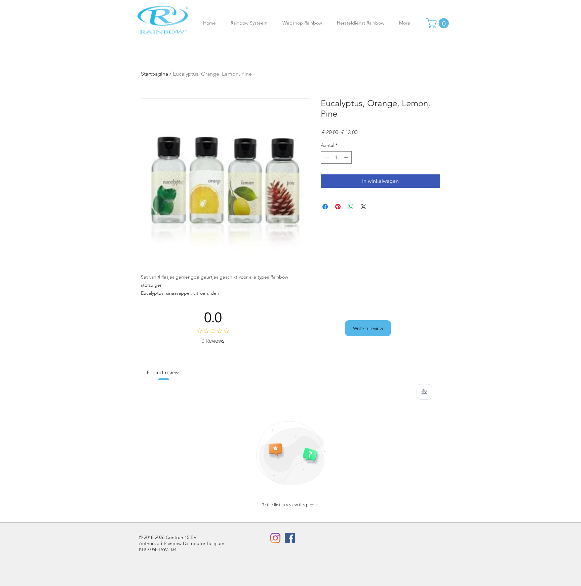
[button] (251, 23)
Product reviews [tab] (164, 372)
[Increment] (346, 157)
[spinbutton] (336, 157)
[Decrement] (326, 157)
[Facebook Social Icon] (290, 538)
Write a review (368, 328)
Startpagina (154, 74)
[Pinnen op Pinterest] (338, 207)
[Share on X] (363, 207)
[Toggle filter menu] (424, 392)
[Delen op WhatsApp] (351, 207)
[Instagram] (275, 538)
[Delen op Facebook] (325, 207)
